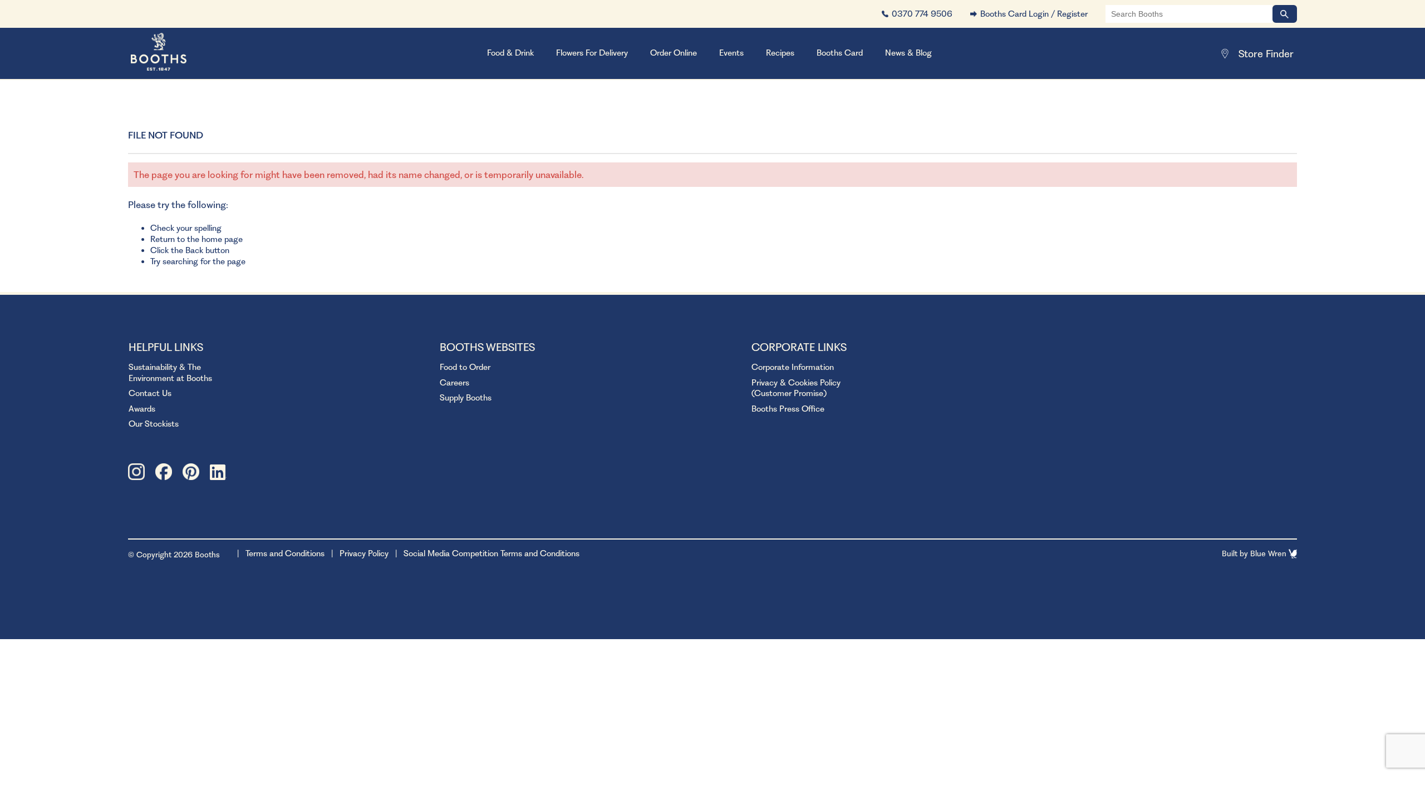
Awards (142, 409)
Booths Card (840, 53)
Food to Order (465, 367)
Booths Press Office (787, 409)
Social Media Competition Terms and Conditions (491, 553)
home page (222, 239)
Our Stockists (154, 424)
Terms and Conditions (285, 553)
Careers (454, 383)
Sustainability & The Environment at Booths (170, 372)
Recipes (780, 53)
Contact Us (150, 393)
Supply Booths (466, 398)
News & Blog (908, 53)
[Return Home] (172, 53)
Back (194, 250)
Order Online (673, 53)
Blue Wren (1269, 553)
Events (731, 53)
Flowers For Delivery (592, 53)
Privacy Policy (364, 553)
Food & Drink (510, 53)
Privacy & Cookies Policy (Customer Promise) (796, 388)
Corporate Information (792, 367)
